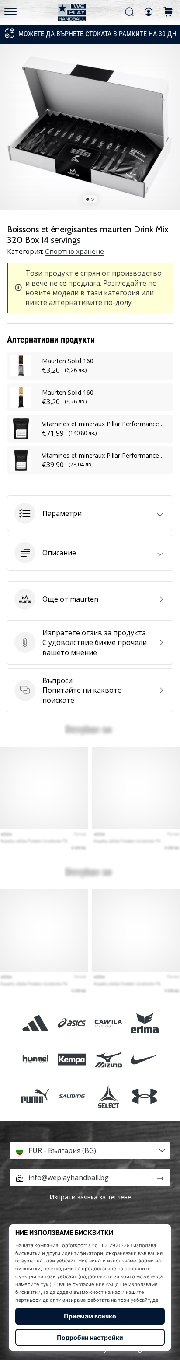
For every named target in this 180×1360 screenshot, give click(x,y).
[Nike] (144, 1059)
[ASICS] (72, 1023)
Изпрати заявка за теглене (90, 1197)
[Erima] (144, 1023)
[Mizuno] (108, 1059)
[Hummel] (35, 1059)
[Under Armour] (144, 1096)
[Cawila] (108, 1023)
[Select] (108, 1096)
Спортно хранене (74, 251)
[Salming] (72, 1096)
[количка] (168, 12)
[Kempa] (72, 1059)
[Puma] (35, 1096)
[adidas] (35, 1023)
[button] (90, 513)
